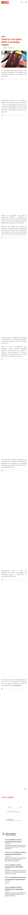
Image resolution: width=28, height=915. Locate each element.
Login (20, 807)
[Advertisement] (14, 19)
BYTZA (4, 47)
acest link (17, 685)
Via (25, 789)
